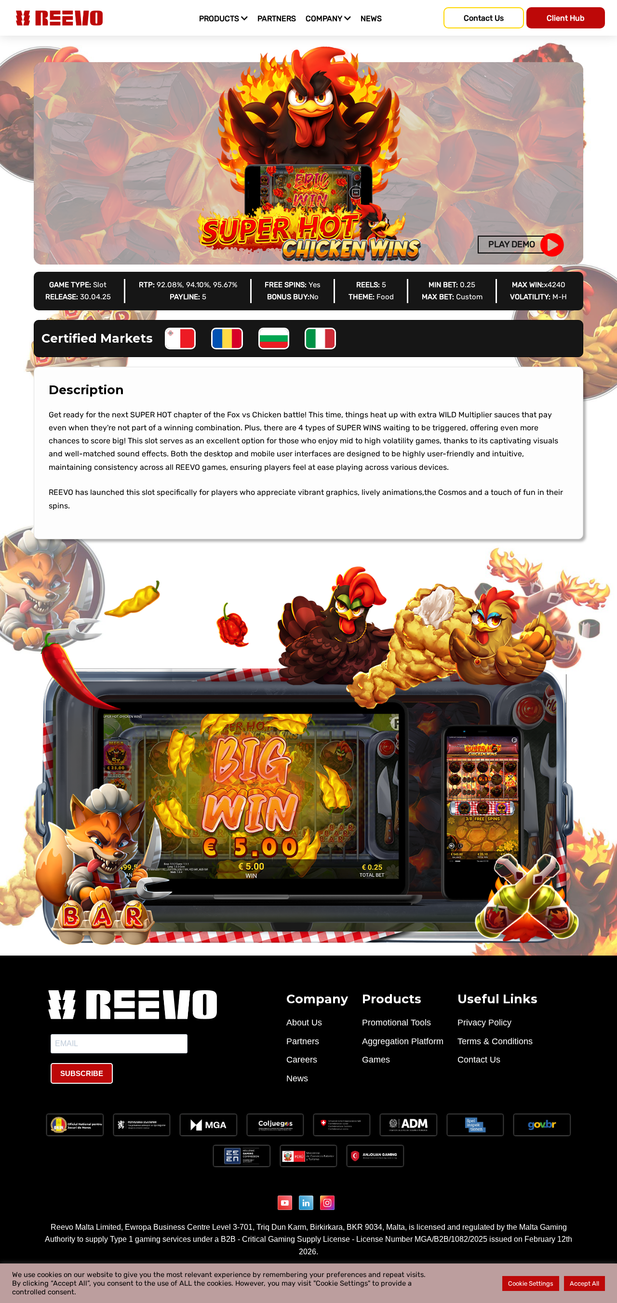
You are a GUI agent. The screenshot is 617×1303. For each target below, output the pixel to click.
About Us (304, 1022)
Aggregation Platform (402, 1041)
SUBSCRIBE (81, 1073)
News (297, 1078)
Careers (301, 1059)
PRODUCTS (220, 18)
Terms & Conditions (495, 1041)
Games (376, 1059)
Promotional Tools (396, 1022)
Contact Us (478, 1059)
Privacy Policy (484, 1022)
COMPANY (325, 18)
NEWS (371, 18)
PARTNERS (276, 18)
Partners (302, 1041)
